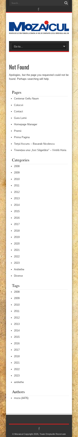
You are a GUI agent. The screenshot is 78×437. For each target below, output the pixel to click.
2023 (17, 262)
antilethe (19, 382)
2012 (17, 192)
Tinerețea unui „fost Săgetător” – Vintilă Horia (40, 150)
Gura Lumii (20, 117)
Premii (17, 130)
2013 (17, 198)
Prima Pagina (22, 137)
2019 (17, 237)
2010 (17, 179)
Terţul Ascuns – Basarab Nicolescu (34, 143)
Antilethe (19, 269)
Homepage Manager (25, 124)
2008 (17, 166)
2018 (17, 230)
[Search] (66, 3)
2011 (16, 185)
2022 (17, 256)
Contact (18, 111)
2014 (17, 204)
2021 (17, 249)
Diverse (18, 275)
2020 (17, 243)
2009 (17, 172)
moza (17, 398)
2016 (17, 217)
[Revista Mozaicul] (39, 31)
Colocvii (18, 105)
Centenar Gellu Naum (26, 98)
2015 (17, 211)
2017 (17, 224)
